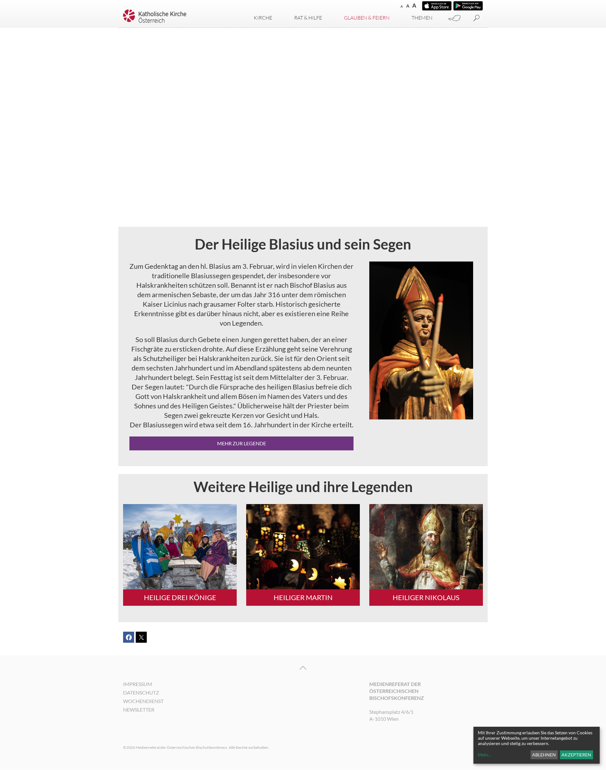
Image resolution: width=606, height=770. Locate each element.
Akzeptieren (576, 754)
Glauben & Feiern (366, 18)
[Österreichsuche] (454, 18)
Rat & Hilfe (308, 18)
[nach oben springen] (303, 668)
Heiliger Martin (303, 597)
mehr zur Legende (241, 443)
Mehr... (484, 754)
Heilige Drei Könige (180, 597)
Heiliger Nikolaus (426, 597)
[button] (128, 637)
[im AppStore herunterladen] (437, 6)
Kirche (263, 18)
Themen (422, 18)
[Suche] (477, 18)
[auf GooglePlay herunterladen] (468, 6)
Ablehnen (544, 754)
